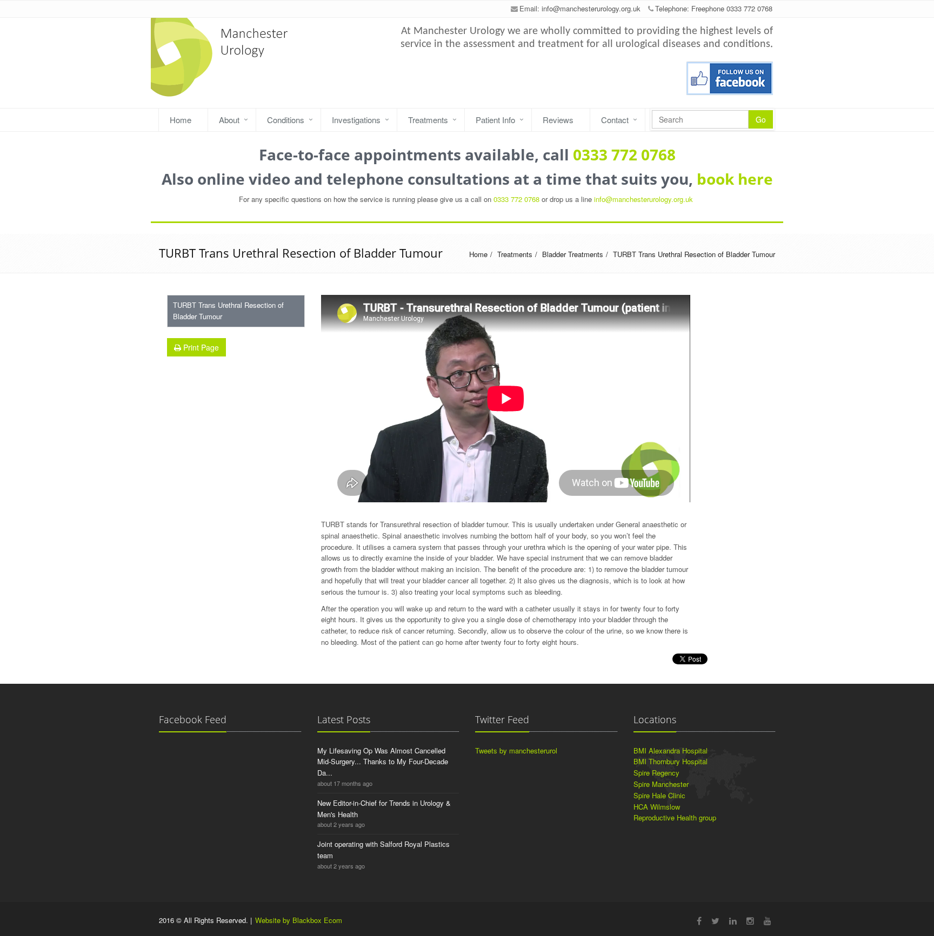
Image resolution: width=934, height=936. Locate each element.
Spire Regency (656, 772)
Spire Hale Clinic (659, 795)
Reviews (558, 119)
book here (735, 179)
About (229, 119)
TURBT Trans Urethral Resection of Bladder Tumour (694, 254)
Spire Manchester (661, 784)
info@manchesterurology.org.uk (591, 8)
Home (180, 119)
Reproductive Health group (674, 817)
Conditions (285, 119)
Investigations (356, 119)
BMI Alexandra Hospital (670, 750)
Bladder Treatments (572, 254)
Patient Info (495, 119)
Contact (615, 119)
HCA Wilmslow (656, 807)
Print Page (200, 347)
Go (761, 119)
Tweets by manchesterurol (516, 750)
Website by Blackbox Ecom (298, 920)
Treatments (428, 119)
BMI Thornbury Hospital (670, 761)
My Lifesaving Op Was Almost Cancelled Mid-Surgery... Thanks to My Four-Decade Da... (382, 761)
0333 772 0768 (624, 154)
